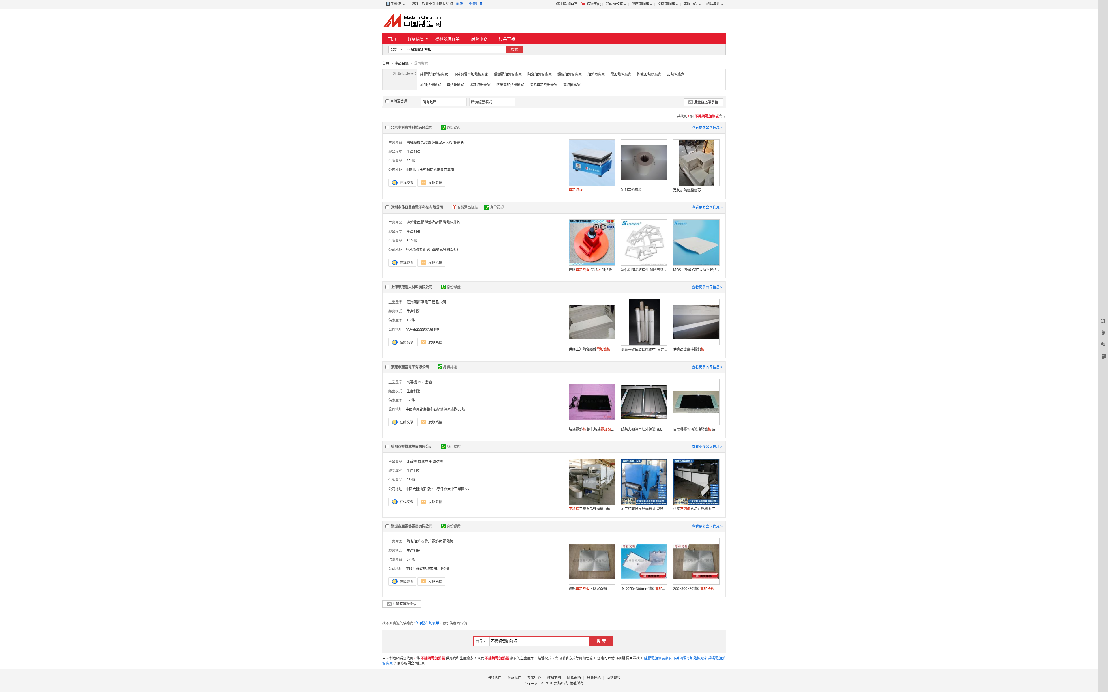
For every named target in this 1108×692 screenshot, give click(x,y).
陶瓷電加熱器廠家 (543, 84)
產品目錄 (402, 63)
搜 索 (601, 641)
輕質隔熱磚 (415, 302)
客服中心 (690, 3)
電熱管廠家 (455, 84)
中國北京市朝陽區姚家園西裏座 (430, 169)
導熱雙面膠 (415, 222)
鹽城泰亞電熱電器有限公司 (412, 526)
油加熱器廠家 (430, 84)
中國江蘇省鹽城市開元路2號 (427, 568)
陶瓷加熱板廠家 (539, 74)
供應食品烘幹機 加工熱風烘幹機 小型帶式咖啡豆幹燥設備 (696, 508)
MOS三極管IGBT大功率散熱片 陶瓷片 (696, 269)
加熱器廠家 (596, 74)
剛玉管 (430, 302)
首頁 (392, 38)
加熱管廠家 (675, 74)
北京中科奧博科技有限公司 (412, 127)
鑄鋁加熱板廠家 (569, 74)
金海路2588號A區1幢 (422, 329)
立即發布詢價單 (427, 623)
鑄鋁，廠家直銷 (588, 588)
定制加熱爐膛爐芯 (687, 190)
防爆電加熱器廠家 (510, 84)
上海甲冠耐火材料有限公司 (412, 287)
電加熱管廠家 (621, 74)
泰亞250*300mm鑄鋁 (644, 588)
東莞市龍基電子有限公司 (410, 366)
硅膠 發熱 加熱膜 (590, 269)
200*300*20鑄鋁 (693, 588)
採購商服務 (666, 3)
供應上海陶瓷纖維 (589, 349)
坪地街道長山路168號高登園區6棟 (432, 249)
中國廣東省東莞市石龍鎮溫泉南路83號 (435, 409)
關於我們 (494, 677)
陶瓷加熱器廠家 (649, 74)
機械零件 (425, 461)
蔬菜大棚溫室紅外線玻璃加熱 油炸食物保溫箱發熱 (644, 429)
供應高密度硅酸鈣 (688, 349)
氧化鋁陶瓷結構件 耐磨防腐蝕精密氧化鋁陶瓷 (644, 269)
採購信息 (416, 38)
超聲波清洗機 (442, 142)
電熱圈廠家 (572, 84)
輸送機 (438, 461)
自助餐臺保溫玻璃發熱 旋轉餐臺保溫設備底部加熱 (696, 429)
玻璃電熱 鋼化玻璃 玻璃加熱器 (592, 429)
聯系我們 (514, 677)
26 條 (411, 479)
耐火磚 (441, 302)
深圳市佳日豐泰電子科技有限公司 (417, 207)
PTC (421, 381)
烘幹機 (412, 461)
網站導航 (713, 3)
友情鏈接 (614, 677)
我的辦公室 (614, 3)
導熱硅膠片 (451, 222)
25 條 (411, 160)
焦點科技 (561, 683)
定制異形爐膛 (631, 189)
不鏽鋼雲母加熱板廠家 (471, 74)
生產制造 (413, 151)
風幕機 (412, 381)
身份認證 (454, 127)
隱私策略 (574, 677)
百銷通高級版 (468, 207)
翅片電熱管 (433, 541)
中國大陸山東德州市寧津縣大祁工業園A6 (437, 489)
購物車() (594, 3)
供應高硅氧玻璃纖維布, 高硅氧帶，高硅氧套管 (644, 349)
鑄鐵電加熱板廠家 (508, 74)
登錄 (459, 3)
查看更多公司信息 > (707, 127)
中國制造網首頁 (565, 3)
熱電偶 (458, 142)
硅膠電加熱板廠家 (434, 74)
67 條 (411, 559)
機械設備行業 (447, 38)
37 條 (411, 400)
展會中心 (479, 38)
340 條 (412, 240)
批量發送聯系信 (706, 102)
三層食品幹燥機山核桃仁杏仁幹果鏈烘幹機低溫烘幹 (592, 508)
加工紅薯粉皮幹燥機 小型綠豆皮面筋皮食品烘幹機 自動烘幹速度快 (644, 508)
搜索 (514, 49)
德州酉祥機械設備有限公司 (412, 446)
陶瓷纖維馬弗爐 (419, 142)
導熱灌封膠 (433, 222)
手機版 (396, 3)
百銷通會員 (398, 101)
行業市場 (507, 38)
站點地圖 (554, 677)
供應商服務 (640, 3)
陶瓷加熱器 (415, 541)
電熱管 (448, 541)
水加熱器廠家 (480, 84)
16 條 (411, 320)
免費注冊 (476, 3)
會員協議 (594, 677)
